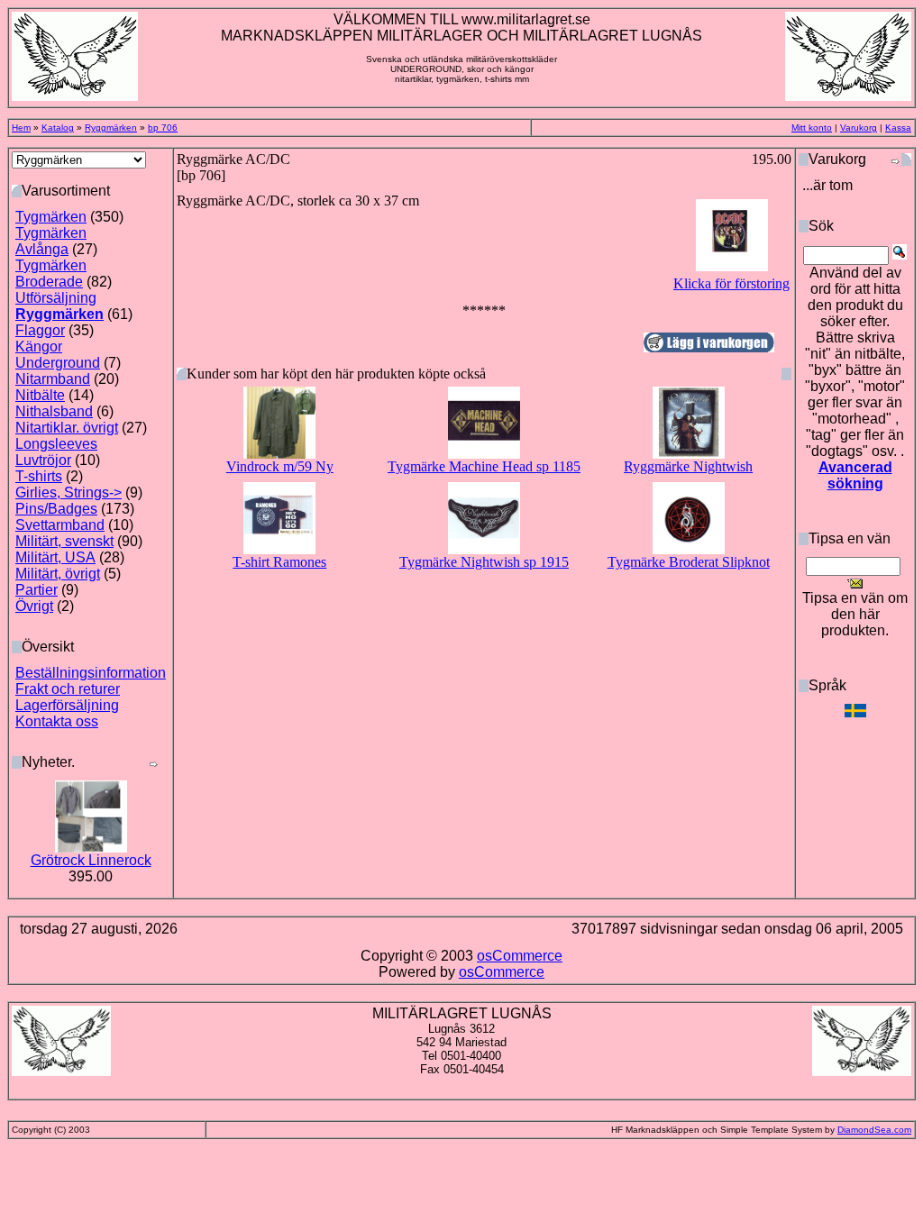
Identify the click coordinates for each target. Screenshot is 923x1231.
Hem (21, 127)
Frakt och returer (67, 689)
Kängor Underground (57, 354)
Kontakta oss (56, 721)
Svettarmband (60, 525)
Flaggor (40, 330)
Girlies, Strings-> (68, 492)
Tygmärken (51, 216)
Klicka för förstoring (731, 283)
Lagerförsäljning (67, 705)
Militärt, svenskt (64, 541)
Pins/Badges (56, 508)
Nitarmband (52, 379)
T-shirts (38, 476)
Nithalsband (54, 411)
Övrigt (34, 606)
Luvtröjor (43, 460)
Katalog (57, 127)
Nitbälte (40, 395)
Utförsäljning (55, 297)
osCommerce (519, 955)
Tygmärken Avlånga (51, 241)
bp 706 (163, 127)
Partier (36, 589)
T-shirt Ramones (279, 562)
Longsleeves (56, 443)
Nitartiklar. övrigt (66, 427)
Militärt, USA (55, 557)
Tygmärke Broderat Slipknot (689, 562)
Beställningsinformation (90, 672)
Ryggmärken (111, 127)
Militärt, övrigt (57, 573)
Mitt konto (811, 127)
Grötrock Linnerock (91, 860)
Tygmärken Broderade (51, 273)
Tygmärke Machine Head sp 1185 (484, 466)
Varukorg (858, 127)
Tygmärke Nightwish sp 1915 (484, 562)
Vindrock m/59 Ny (280, 466)
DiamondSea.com (874, 1130)
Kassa (898, 127)
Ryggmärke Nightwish (688, 466)
